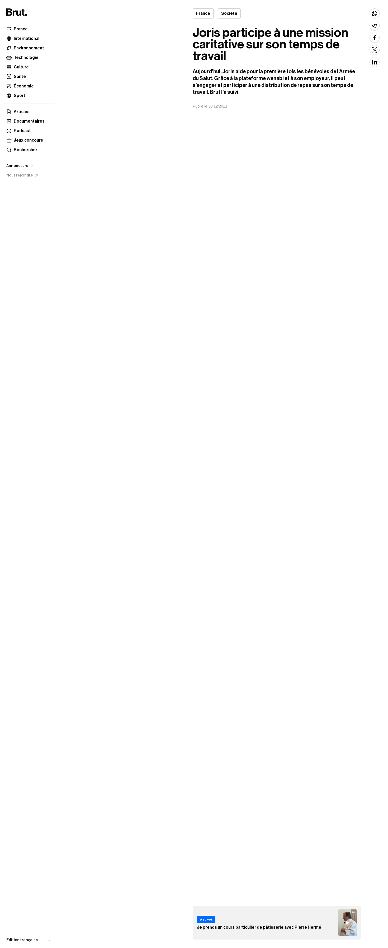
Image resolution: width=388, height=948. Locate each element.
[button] (29, 940)
